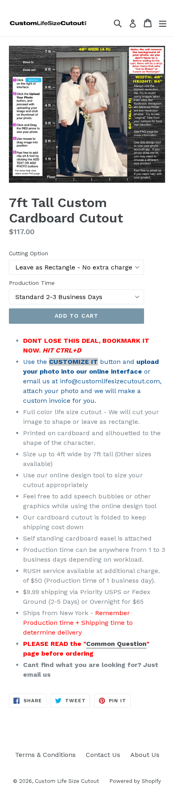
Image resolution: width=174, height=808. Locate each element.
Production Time (32, 283)
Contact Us (103, 755)
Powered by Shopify (135, 781)
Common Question (116, 644)
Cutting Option (28, 253)
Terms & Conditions (45, 755)
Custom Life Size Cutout (67, 781)
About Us (144, 755)
